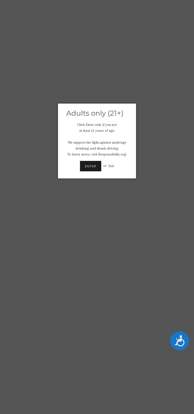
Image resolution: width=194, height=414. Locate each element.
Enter (91, 166)
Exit (111, 166)
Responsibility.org (112, 154)
